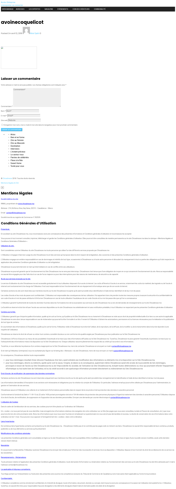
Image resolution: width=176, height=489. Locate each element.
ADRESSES (20, 9)
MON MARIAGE (8, 9)
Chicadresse (7, 178)
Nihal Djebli (34, 33)
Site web (4, 120)
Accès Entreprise (8, 2)
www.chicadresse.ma (26, 204)
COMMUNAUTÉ (100, 9)
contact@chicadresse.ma (16, 213)
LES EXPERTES (34, 9)
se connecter (17, 5)
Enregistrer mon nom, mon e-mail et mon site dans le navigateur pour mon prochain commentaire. (41, 125)
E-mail (4, 116)
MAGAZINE (49, 9)
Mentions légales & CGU (10, 183)
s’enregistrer (6, 5)
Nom (3, 111)
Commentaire (7, 106)
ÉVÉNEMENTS (62, 9)
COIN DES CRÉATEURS (81, 9)
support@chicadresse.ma (123, 351)
